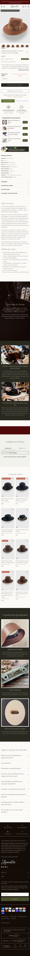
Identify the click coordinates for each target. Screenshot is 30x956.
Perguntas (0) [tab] (22, 448)
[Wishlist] (25, 6)
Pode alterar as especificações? (11, 768)
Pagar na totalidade (8, 100)
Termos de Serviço (4, 916)
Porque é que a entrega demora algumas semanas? (11, 756)
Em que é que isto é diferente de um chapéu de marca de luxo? (12, 775)
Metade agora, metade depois (22, 100)
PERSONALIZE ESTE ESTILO (15, 91)
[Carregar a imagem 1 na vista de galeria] (15, 26)
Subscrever (15, 899)
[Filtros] (6, 452)
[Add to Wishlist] (27, 52)
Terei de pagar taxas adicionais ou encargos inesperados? (11, 782)
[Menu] (1, 6)
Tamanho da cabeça (4, 74)
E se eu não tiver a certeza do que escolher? (12, 811)
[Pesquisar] (4, 6)
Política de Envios (13, 916)
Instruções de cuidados (7, 185)
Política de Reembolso (22, 916)
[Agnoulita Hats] (14, 6)
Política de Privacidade (5, 918)
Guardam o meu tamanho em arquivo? (13, 789)
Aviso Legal (13, 918)
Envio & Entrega (5, 189)
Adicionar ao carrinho (15, 85)
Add (26, 122)
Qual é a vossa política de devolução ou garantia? (13, 795)
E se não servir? (6, 763)
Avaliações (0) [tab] (8, 448)
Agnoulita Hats (7, 922)
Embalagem (4, 181)
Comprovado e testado (15, 474)
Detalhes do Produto (6, 155)
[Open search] (2, 452)
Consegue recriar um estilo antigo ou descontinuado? (12, 803)
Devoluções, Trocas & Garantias (9, 193)
